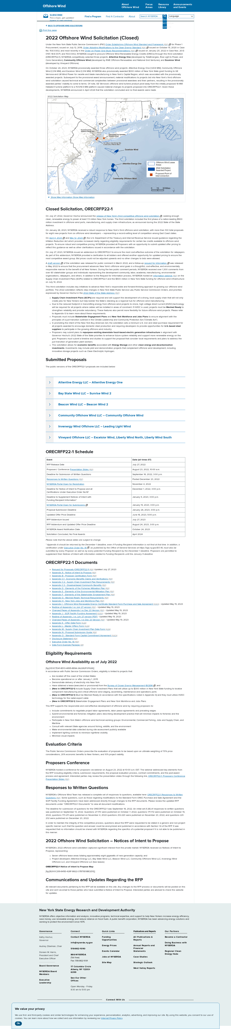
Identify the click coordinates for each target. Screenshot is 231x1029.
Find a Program (93, 17)
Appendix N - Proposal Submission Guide (74, 632)
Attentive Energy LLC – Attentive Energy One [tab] (90, 382)
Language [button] (174, 16)
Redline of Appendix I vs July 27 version (74, 607)
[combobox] (151, 16)
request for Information (155, 263)
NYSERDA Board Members (48, 972)
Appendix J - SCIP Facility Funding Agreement (77, 613)
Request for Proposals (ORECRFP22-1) (73, 569)
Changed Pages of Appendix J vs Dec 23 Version (78, 620)
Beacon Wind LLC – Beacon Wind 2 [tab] (83, 404)
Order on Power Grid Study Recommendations (110, 51)
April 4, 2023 (56, 238)
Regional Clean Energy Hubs (173, 952)
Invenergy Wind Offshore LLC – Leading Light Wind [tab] (94, 426)
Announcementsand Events (182, 5)
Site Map (106, 962)
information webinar (165, 276)
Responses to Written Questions (65, 479)
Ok (18, 1023)
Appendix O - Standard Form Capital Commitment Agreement (84, 635)
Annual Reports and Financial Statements (144, 948)
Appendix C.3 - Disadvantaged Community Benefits (79, 585)
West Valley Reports (144, 968)
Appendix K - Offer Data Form (69, 623)
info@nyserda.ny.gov (82, 943)
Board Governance (49, 966)
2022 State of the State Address (101, 293)
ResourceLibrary (163, 5)
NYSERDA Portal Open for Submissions (66, 505)
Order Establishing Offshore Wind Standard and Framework (136, 44)
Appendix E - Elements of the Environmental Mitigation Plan (83, 591)
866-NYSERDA (78, 955)
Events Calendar (111, 951)
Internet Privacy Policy (111, 1018)
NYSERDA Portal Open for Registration (65, 484)
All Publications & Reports (143, 938)
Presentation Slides (81, 469)
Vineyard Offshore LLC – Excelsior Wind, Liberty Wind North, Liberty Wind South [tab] (115, 437)
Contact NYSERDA (80, 937)
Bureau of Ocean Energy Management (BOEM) (130, 685)
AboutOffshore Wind (130, 6)
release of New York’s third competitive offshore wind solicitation (128, 216)
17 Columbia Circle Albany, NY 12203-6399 (81, 969)
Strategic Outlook (142, 962)
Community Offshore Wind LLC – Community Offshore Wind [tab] (100, 415)
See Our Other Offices (78, 979)
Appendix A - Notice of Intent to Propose (74, 573)
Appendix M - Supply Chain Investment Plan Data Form (81, 629)
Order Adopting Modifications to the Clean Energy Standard (114, 48)
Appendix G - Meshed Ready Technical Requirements (80, 598)
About (132, 17)
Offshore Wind (54, 6)
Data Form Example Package (68, 645)
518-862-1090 (78, 949)
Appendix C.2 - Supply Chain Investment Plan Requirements (83, 582)
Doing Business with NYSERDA (176, 944)
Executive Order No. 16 (75, 547)
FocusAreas (149, 6)
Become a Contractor (176, 937)
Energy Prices (109, 945)
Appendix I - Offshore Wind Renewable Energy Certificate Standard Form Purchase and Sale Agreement (105, 604)
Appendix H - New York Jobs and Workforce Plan (78, 601)
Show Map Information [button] (73, 197)
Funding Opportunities (109, 938)
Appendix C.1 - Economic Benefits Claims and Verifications (82, 579)
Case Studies (140, 957)
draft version (54, 263)
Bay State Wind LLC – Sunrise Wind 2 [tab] (84, 393)
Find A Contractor (115, 17)
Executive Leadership (45, 981)
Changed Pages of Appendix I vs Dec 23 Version (78, 610)
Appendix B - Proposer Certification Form (74, 576)
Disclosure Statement (64, 639)
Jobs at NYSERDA (111, 957)
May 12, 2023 (76, 238)
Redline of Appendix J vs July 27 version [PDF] (74, 617)
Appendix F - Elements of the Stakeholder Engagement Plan (83, 595)
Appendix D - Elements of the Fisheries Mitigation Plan (81, 588)
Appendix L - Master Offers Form (71, 626)
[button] (48, 30)
